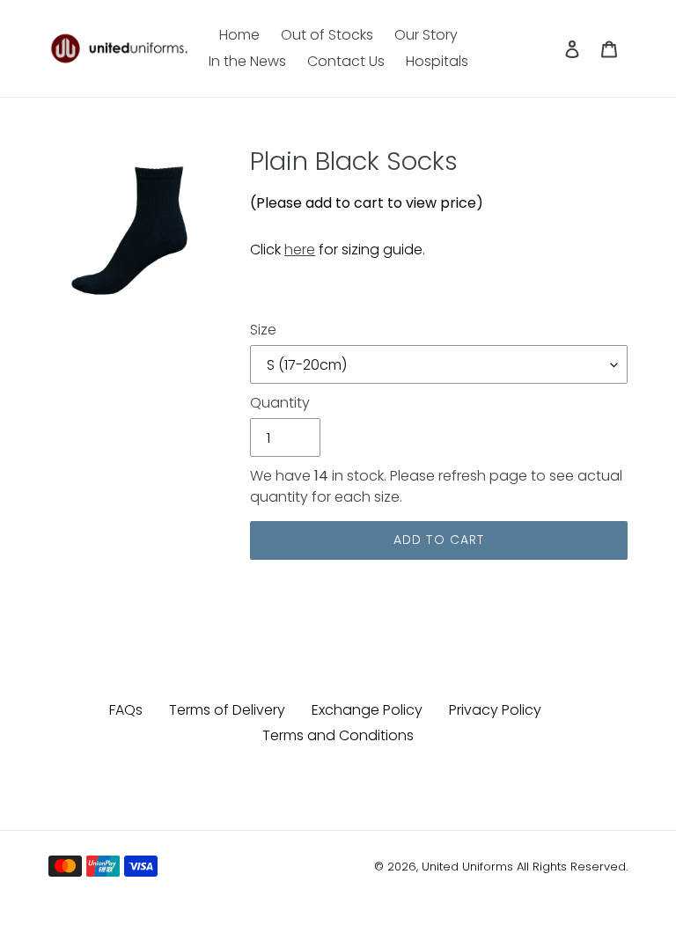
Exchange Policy (367, 710)
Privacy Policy (495, 710)
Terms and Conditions (338, 735)
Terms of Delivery (227, 710)
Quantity (280, 403)
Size (263, 330)
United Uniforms (467, 866)
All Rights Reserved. (572, 866)
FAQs (126, 710)
